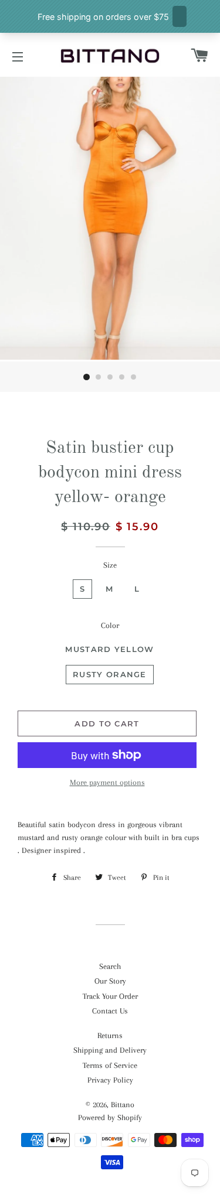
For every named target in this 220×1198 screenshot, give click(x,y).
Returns (110, 1035)
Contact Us (110, 1010)
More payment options (107, 782)
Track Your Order (110, 996)
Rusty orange (110, 674)
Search (110, 966)
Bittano (122, 1104)
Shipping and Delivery (110, 1050)
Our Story (110, 981)
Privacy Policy (110, 1080)
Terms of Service (110, 1065)
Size (110, 565)
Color (110, 625)
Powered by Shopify (110, 1117)
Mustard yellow (109, 649)
